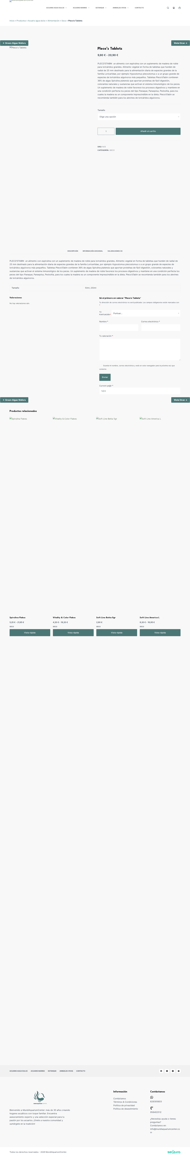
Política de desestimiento (125, 1108)
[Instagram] (167, 1071)
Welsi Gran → (180, 43)
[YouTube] (173, 1071)
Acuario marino (80, 8)
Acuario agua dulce (55, 8)
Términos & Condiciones (125, 1102)
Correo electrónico (150, 321)
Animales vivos (119, 8)
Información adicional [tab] (93, 251)
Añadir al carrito (148, 131)
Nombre (103, 321)
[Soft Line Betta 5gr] (116, 514)
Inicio (12, 20)
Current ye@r (106, 385)
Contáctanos (119, 1098)
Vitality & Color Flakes (64, 618)
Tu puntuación (105, 313)
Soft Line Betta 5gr (106, 618)
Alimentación (53, 20)
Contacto (139, 8)
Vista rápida (30, 632)
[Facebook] (161, 1071)
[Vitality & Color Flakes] (73, 514)
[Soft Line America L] (160, 514)
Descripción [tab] (72, 251)
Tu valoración (106, 336)
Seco (64, 20)
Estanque (100, 8)
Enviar (105, 377)
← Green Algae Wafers (14, 43)
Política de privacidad (124, 1105)
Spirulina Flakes (17, 618)
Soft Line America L (149, 618)
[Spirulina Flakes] (30, 514)
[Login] (174, 8)
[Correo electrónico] (179, 1071)
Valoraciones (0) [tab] (115, 251)
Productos (21, 20)
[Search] (168, 8)
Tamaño (101, 110)
